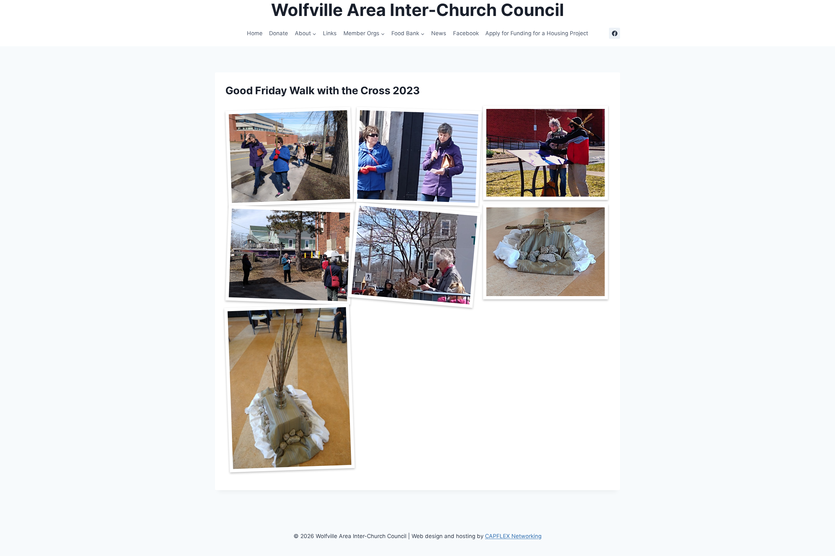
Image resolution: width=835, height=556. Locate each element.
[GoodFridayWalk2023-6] (545, 251)
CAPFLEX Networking (513, 536)
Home (255, 33)
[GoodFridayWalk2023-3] (545, 153)
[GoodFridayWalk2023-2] (417, 156)
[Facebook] (614, 33)
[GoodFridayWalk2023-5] (414, 255)
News (438, 33)
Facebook (466, 33)
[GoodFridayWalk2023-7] (289, 388)
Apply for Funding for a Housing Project (536, 33)
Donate (278, 33)
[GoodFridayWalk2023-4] (289, 255)
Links (330, 33)
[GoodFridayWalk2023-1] (289, 156)
